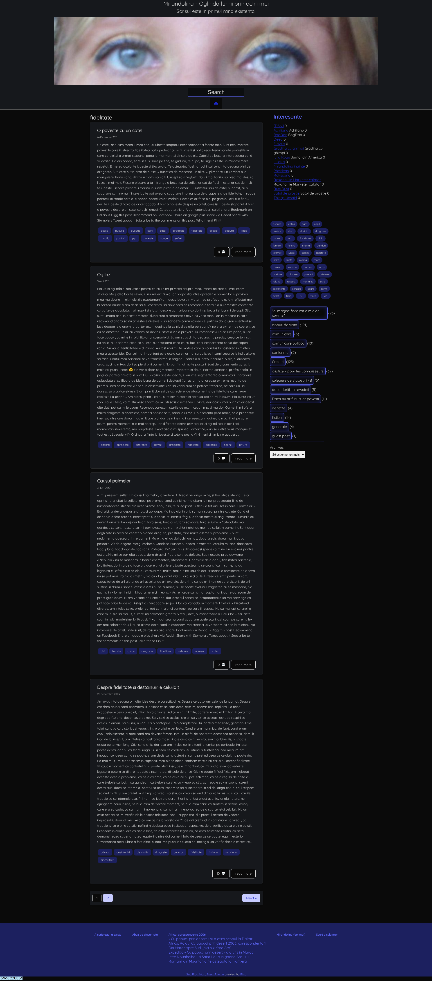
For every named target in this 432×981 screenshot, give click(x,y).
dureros (179, 852)
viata (313, 296)
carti (150, 230)
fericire (291, 245)
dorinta (304, 231)
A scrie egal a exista (108, 934)
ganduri (321, 245)
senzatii (296, 288)
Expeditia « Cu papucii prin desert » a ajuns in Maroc (211, 952)
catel (163, 230)
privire (243, 444)
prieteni (308, 274)
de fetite (278, 408)
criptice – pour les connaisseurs (298, 371)
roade (164, 238)
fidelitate (196, 230)
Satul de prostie (286, 193)
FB (320, 238)
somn (324, 288)
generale (279, 426)
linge (244, 230)
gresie (213, 230)
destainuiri (123, 852)
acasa (104, 230)
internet (277, 252)
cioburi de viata (284, 325)
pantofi (120, 238)
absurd (105, 444)
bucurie (135, 230)
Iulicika (279, 161)
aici (103, 651)
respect (291, 281)
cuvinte (277, 231)
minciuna (231, 852)
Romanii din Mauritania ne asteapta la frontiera (208, 961)
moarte (292, 267)
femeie (277, 245)
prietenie (324, 274)
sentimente (279, 288)
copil (317, 224)
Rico (243, 974)
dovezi (158, 444)
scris (322, 281)
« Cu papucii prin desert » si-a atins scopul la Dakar (210, 938)
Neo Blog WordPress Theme (205, 974)
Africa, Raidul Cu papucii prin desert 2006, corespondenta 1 (217, 943)
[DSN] (279, 125)
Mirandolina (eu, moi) (291, 934)
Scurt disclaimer (327, 934)
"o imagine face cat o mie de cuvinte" (296, 313)
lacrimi (305, 252)
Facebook (305, 238)
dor (290, 231)
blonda (116, 651)
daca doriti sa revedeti (290, 389)
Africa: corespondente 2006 (187, 934)
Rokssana (282, 175)
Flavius (279, 143)
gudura (229, 230)
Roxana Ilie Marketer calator (297, 179)
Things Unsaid (285, 197)
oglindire (211, 444)
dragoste (178, 230)
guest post (281, 436)
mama (303, 260)
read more (243, 252)
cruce (131, 651)
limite (276, 260)
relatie (276, 281)
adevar (105, 852)
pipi (134, 238)
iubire (291, 252)
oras (321, 267)
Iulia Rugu (282, 157)
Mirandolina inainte (289, 166)
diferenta (141, 444)
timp (288, 296)
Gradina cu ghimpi (289, 148)
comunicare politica (288, 343)
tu (301, 296)
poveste (148, 238)
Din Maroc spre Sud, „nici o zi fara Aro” (200, 947)
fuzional (213, 852)
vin (325, 296)
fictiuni (277, 417)
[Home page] (216, 103)
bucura (119, 230)
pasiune (277, 274)
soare (311, 288)
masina (277, 267)
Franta (306, 245)
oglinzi (228, 444)
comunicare (282, 334)
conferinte (280, 352)
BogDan (280, 134)
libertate (321, 252)
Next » (251, 898)
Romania (308, 281)
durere (276, 238)
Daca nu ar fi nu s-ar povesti (295, 398)
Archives (277, 447)
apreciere (123, 444)
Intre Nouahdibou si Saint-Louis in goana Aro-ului (209, 956)
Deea (278, 139)
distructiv (142, 852)
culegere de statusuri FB (292, 380)
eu (289, 238)
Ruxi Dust (281, 188)
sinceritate (107, 860)
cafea (291, 224)
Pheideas (281, 170)
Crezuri (278, 361)
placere (293, 274)
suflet (178, 238)
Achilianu (281, 130)
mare (317, 260)
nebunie (183, 651)
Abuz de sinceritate (145, 934)
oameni (200, 651)
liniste (289, 260)
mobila (105, 238)
